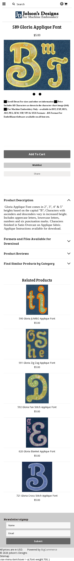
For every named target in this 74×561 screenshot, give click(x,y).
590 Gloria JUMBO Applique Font (37, 318)
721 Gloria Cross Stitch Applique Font (37, 495)
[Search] (14, 4)
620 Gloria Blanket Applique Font (37, 451)
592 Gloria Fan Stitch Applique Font (37, 407)
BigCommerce (49, 549)
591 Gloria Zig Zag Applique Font (37, 362)
